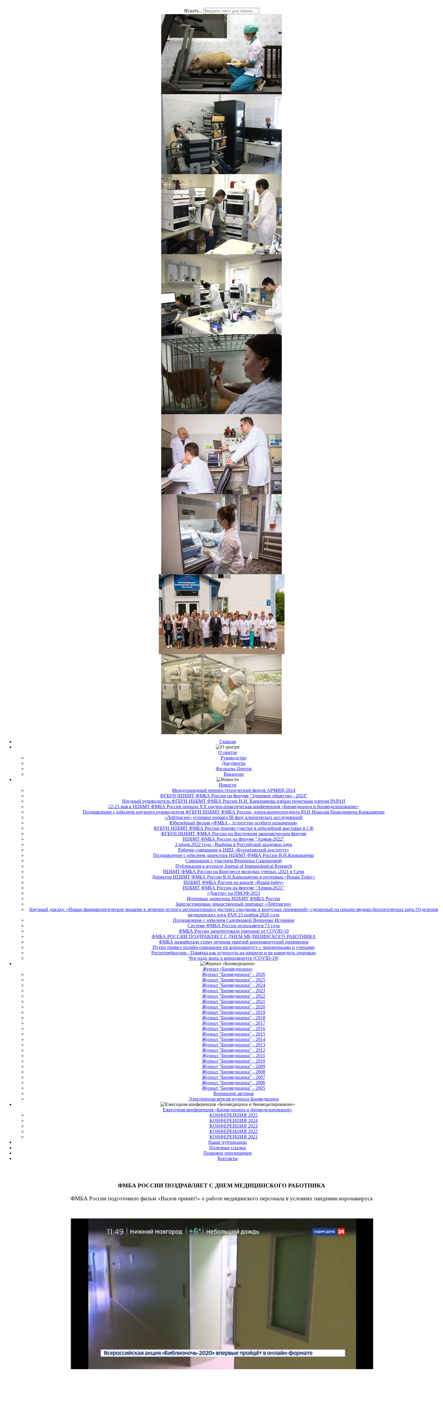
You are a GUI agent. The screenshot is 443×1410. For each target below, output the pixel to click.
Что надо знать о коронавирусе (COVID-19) (233, 958)
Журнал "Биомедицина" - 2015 (233, 1033)
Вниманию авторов (233, 1093)
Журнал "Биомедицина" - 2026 (233, 974)
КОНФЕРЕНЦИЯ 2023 (233, 1125)
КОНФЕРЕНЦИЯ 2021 (233, 1136)
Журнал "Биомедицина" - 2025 (233, 979)
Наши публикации (227, 1142)
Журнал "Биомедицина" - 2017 (233, 1023)
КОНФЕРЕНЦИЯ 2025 (233, 1115)
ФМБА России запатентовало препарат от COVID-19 (234, 931)
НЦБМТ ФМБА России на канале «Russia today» (234, 882)
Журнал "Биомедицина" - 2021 (233, 1001)
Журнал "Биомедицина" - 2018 (233, 1017)
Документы (234, 763)
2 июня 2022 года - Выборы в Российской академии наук (233, 844)
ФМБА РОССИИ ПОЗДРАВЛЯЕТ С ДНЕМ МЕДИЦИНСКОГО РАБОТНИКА (234, 936)
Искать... (193, 10)
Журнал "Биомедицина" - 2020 (233, 1006)
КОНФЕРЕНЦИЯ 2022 (233, 1131)
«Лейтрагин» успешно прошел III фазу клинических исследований (234, 817)
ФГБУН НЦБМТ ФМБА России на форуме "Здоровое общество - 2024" (233, 795)
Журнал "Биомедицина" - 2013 (233, 1044)
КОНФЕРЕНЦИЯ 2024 (233, 1120)
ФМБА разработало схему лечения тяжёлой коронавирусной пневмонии (234, 941)
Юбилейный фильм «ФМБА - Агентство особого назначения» (233, 822)
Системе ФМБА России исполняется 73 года (233, 925)
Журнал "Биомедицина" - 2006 (233, 1082)
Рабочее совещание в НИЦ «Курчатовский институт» (233, 849)
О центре (227, 752)
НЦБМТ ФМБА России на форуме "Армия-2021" (233, 887)
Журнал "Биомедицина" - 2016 (233, 1028)
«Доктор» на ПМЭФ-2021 (233, 893)
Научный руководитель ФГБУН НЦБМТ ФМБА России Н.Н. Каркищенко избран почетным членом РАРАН (233, 801)
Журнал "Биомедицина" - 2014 (233, 1039)
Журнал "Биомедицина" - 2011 (233, 1055)
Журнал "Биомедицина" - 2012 (233, 1050)
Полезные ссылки (227, 1147)
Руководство (234, 757)
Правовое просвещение (227, 1153)
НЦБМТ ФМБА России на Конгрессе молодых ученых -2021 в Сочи (233, 871)
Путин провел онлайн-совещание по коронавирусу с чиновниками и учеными (233, 947)
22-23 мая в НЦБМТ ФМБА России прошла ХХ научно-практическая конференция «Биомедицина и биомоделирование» (233, 806)
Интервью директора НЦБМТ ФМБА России (233, 898)
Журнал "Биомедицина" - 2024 (233, 985)
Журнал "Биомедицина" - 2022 (233, 996)
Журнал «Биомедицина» (228, 968)
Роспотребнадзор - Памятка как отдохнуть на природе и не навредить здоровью (233, 952)
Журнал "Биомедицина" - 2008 (233, 1071)
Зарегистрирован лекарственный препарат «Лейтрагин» (233, 904)
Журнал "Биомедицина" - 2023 (233, 990)
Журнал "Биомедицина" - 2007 (233, 1077)
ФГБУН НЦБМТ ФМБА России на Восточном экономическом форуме (233, 833)
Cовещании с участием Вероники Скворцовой (233, 860)
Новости (228, 784)
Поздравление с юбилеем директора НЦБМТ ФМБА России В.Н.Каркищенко (233, 855)
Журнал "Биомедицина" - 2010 (233, 1061)
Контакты (228, 1158)
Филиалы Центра (234, 768)
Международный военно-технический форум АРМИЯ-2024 (233, 790)
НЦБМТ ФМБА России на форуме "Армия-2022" (233, 839)
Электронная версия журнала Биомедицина (234, 1098)
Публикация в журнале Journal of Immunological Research (233, 866)
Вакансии (234, 774)
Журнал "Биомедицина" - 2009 (233, 1066)
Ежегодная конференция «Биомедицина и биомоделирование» (227, 1109)
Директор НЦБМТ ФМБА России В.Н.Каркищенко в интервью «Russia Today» (233, 876)
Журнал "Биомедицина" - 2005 (233, 1088)
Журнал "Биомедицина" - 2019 (233, 1012)
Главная (227, 741)
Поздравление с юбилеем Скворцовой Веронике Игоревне (233, 920)
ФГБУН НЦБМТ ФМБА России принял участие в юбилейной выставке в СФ (233, 828)
